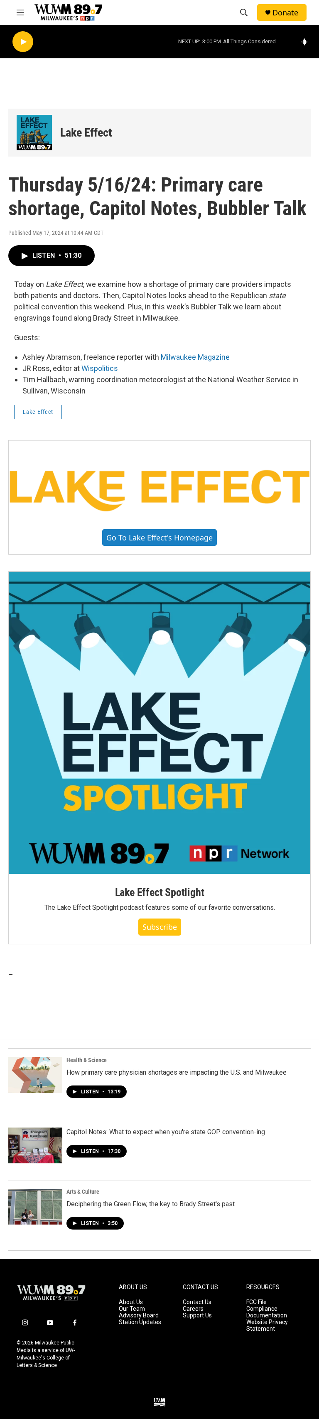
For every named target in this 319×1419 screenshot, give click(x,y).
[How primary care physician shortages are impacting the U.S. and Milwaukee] (35, 1075)
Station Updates (140, 1322)
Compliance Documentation (266, 1312)
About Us (131, 1302)
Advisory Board (139, 1315)
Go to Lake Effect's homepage (159, 538)
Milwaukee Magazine (195, 357)
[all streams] (306, 41)
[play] (22, 42)
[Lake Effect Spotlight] (159, 723)
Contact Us (197, 1302)
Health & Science (86, 1060)
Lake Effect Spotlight (159, 892)
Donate (285, 12)
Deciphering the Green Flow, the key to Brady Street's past (150, 1204)
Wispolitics (99, 368)
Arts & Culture (82, 1191)
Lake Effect (86, 132)
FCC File (256, 1302)
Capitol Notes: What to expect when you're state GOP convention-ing (165, 1132)
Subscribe (159, 927)
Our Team (132, 1309)
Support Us (197, 1315)
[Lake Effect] (34, 132)
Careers (193, 1309)
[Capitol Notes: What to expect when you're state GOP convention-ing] (35, 1145)
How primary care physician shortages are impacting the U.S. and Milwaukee (176, 1072)
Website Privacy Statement (267, 1325)
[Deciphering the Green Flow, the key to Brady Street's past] (35, 1207)
